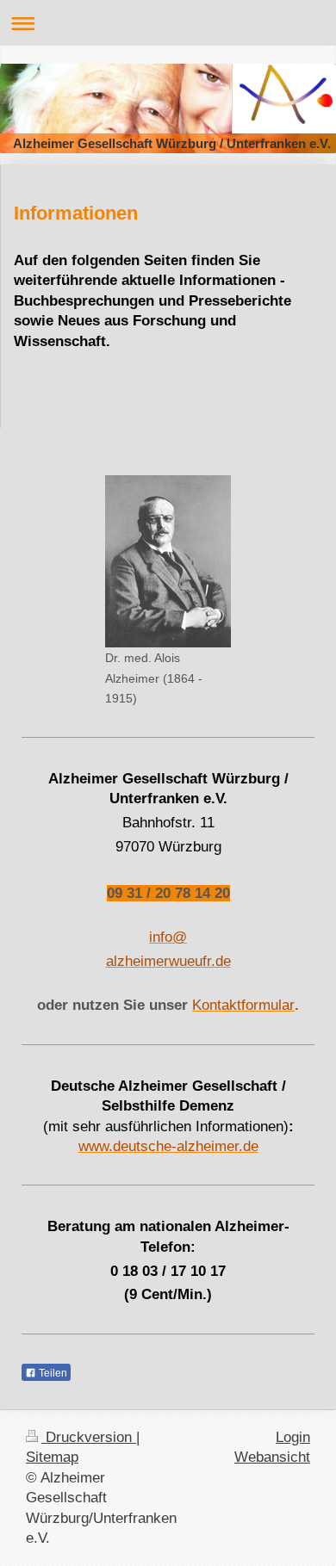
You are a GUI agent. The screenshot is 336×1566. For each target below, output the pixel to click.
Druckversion (88, 1437)
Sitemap (52, 1457)
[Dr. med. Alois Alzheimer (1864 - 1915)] (168, 561)
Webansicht (272, 1457)
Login (293, 1437)
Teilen (51, 1373)
